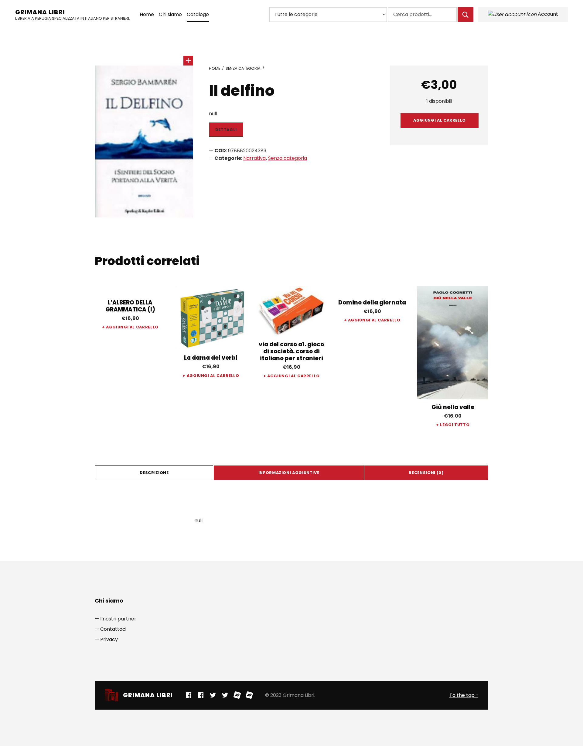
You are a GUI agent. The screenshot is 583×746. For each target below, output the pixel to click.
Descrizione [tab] (154, 472)
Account (547, 14)
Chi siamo (170, 14)
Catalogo (198, 14)
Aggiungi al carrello (439, 120)
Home (147, 14)
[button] (188, 61)
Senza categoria (243, 68)
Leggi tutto (454, 424)
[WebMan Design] (237, 695)
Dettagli (226, 129)
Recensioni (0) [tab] (426, 472)
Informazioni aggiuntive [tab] (288, 472)
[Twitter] (213, 695)
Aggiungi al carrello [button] (132, 327)
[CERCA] (465, 14)
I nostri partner (118, 618)
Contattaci (113, 629)
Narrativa (254, 158)
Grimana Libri (40, 12)
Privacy (109, 639)
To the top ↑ (463, 695)
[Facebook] (188, 695)
